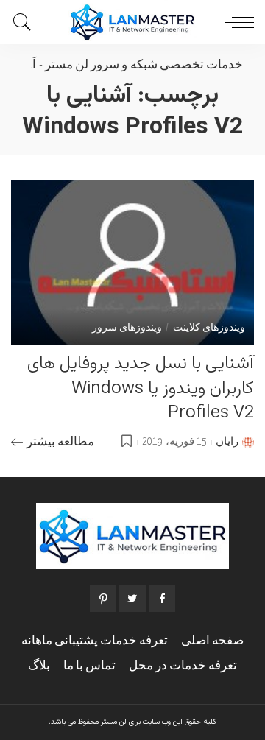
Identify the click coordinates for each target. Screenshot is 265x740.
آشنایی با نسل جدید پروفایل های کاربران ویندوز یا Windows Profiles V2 (140, 388)
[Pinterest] (103, 598)
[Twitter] (132, 598)
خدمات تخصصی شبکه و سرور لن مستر (144, 65)
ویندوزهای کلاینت (209, 328)
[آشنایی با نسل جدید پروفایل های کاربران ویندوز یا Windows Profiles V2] (132, 262)
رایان (227, 442)
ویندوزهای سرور (127, 328)
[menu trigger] (235, 22)
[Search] (25, 22)
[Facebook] (162, 598)
